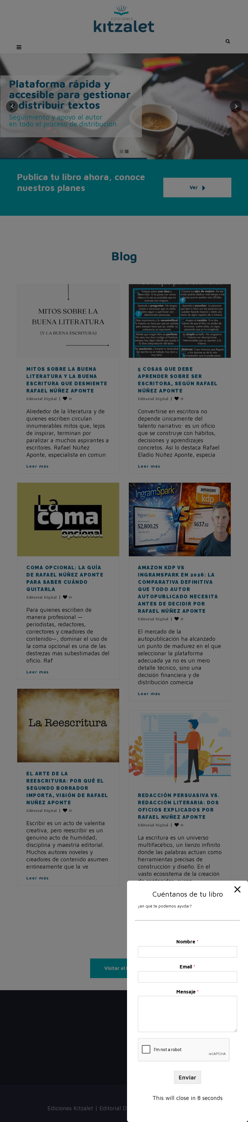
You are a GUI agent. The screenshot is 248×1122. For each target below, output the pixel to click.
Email (187, 966)
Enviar (187, 1077)
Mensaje (187, 991)
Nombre (187, 941)
